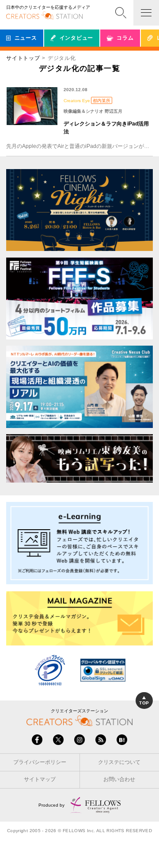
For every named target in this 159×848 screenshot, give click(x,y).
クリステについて (119, 762)
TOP (144, 703)
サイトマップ (40, 779)
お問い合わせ (119, 779)
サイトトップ (23, 58)
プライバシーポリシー (39, 762)
